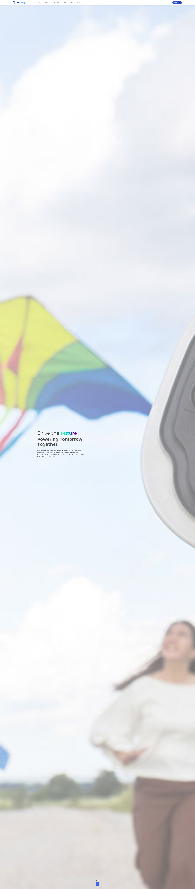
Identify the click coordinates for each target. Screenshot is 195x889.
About (79, 2)
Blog (72, 2)
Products (46, 2)
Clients (65, 2)
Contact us (177, 2)
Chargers (56, 2)
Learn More (43, 462)
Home (38, 2)
